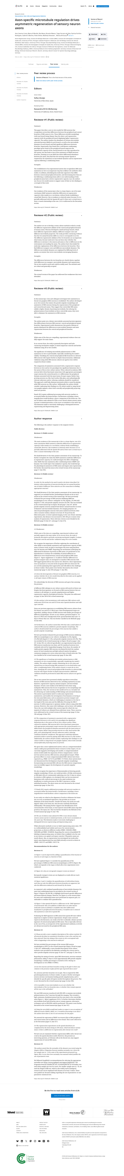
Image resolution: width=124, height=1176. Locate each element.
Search (82, 6)
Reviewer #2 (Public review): (22, 89)
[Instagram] (35, 1142)
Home (32, 6)
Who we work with (21, 1126)
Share (93, 39)
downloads (100, 45)
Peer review (54, 64)
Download (94, 34)
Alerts (90, 6)
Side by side (64, 64)
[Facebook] (48, 1142)
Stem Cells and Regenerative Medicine (35, 16)
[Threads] (44, 1142)
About (60, 6)
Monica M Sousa (61, 36)
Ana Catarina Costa (21, 34)
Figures (42, 64)
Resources (42, 1130)
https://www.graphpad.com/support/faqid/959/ (59, 1062)
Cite (104, 34)
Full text (31, 64)
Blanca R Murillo (33, 34)
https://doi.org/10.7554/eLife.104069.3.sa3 (46, 411)
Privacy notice (62, 1099)
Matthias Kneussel (49, 36)
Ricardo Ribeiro (51, 34)
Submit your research (102, 6)
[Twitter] (26, 1142)
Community (53, 6)
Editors (19, 77)
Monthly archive (44, 1126)
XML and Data (42, 1132)
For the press (43, 1128)
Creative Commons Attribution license (93, 1156)
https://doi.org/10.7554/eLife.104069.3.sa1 (46, 207)
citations (91, 47)
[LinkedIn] (22, 1142)
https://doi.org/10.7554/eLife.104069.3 (34, 57)
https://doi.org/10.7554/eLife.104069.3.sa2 (46, 280)
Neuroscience (19, 16)
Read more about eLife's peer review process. (49, 81)
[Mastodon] (30, 1142)
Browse (38, 6)
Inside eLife (42, 1124)
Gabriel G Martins (28, 36)
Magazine (44, 6)
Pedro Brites (38, 36)
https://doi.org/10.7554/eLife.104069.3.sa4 (46, 1079)
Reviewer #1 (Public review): (22, 83)
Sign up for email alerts (62, 1096)
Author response (21, 100)
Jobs (17, 1124)
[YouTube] (39, 1142)
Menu (27, 6)
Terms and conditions (22, 1132)
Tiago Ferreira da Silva (63, 34)
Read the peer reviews (97, 23)
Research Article (19, 14)
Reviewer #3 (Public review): (22, 95)
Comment (104, 39)
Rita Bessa (42, 34)
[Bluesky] (17, 1142)
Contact (18, 1130)
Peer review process (22, 73)
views (91, 45)
